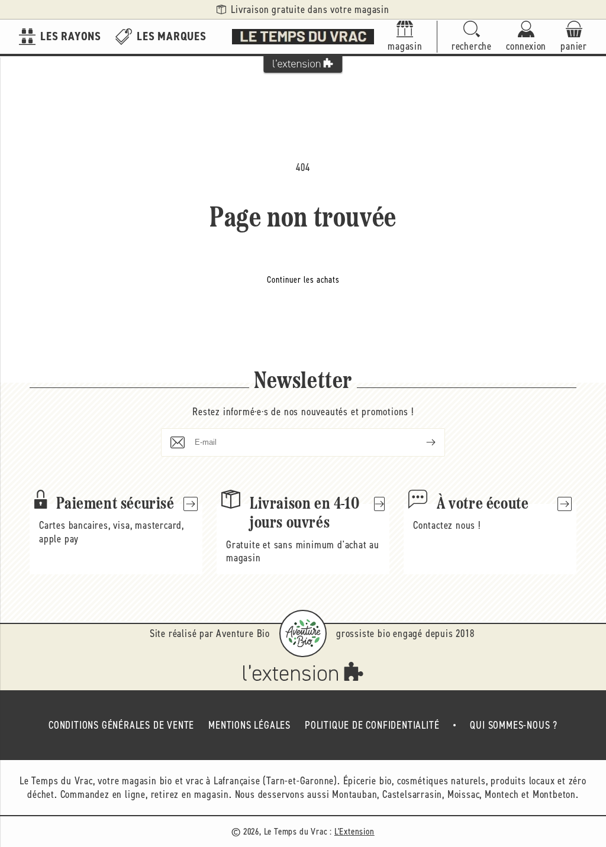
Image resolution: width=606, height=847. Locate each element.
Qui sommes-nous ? (513, 725)
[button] (472, 37)
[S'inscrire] (421, 442)
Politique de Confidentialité (372, 725)
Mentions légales (249, 725)
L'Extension (354, 831)
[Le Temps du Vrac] (303, 36)
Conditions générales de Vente (121, 725)
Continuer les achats (303, 280)
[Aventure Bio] (303, 633)
